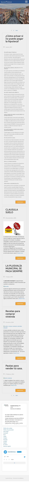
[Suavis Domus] (6, 1)
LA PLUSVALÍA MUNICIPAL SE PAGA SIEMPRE (14, 268)
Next (17, 30)
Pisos (4, 434)
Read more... (20, 202)
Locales (5, 441)
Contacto (5, 433)
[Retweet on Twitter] (7, 460)
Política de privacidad (8, 430)
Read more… (20, 253)
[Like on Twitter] (9, 460)
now (8, 456)
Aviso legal (5, 431)
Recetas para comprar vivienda (13, 314)
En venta (5, 444)
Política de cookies (7, 428)
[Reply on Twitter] (4, 460)
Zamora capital (7, 446)
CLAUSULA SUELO (12, 211)
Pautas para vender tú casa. (14, 367)
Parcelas (5, 439)
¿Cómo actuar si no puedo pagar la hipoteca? (14, 38)
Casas (4, 436)
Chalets (5, 438)
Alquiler (5, 443)
